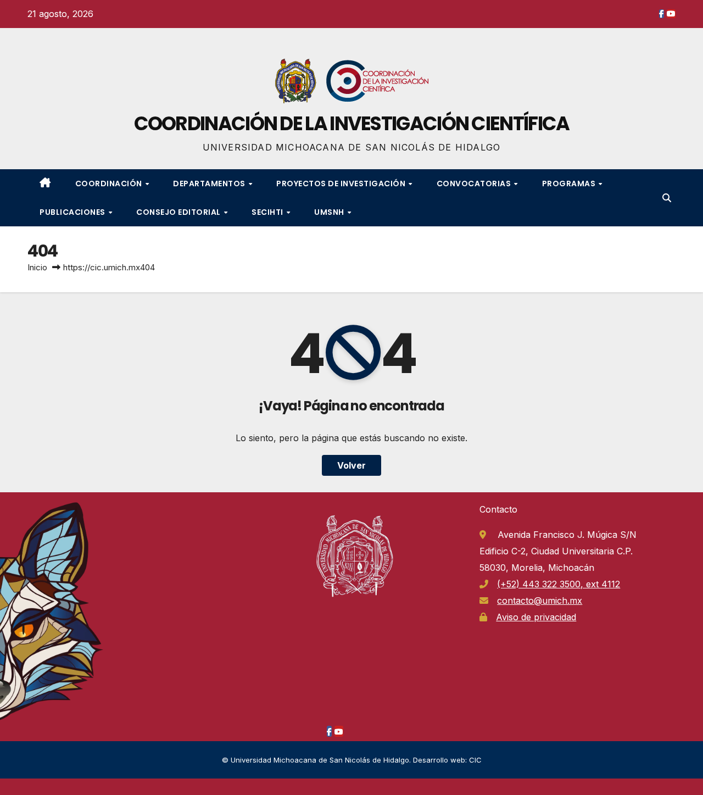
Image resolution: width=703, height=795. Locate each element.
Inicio (37, 267)
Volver (351, 465)
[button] (666, 197)
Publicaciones (73, 212)
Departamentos (210, 183)
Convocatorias (475, 183)
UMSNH (330, 212)
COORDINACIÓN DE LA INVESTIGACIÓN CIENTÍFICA (352, 123)
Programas (570, 183)
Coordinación (109, 183)
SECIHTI (268, 212)
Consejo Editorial (179, 212)
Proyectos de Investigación (342, 183)
